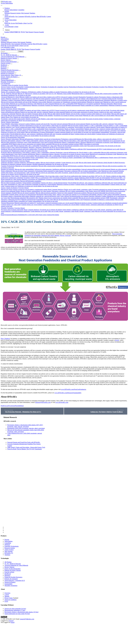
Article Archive (9, 549)
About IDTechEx (9, 16)
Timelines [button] (28, 42)
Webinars (7, 13)
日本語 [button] (8, 49)
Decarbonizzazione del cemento (54, 140)
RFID (120, 93)
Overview (7, 593)
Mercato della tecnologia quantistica (113, 166)
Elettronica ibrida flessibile (105, 162)
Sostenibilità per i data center (48, 146)
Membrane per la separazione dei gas (114, 140)
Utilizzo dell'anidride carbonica (35, 140)
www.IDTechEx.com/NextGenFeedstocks (73, 389)
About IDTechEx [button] (6, 44)
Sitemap (6, 596)
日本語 (11, 32)
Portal (6, 23)
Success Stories (23, 85)
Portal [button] (2, 45)
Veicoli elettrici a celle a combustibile (33, 129)
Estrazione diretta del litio (109, 98)
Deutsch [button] (27, 49)
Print (2, 406)
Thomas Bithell (5, 227)
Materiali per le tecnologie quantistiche (89, 103)
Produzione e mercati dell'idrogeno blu (72, 139)
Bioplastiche (82, 97)
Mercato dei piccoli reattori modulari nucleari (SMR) (67, 144)
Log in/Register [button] (5, 47)
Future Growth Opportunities (15, 87)
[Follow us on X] (65, 472)
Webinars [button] (3, 42)
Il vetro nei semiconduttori (102, 177)
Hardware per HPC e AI (118, 177)
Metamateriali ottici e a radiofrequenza (82, 93)
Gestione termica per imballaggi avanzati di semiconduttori (92, 184)
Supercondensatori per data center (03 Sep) (17, 613)
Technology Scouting (98, 87)
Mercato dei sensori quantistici (93, 166)
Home (2, 215)
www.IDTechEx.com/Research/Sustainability (67, 393)
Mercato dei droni (73, 125)
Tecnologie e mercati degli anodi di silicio (13, 119)
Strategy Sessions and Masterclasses (17, 88)
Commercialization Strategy (32, 87)
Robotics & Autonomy (7, 73)
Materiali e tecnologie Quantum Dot (42, 105)
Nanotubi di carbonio (92, 97)
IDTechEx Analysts (30, 16)
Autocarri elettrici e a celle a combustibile (115, 125)
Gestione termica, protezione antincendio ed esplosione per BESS (99, 204)
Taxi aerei (53, 124)
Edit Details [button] (15, 45)
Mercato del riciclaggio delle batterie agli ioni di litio (16, 102)
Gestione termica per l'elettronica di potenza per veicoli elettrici (23, 186)
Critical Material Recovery (93, 98)
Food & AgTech (5, 63)
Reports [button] (3, 37)
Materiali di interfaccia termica (118, 105)
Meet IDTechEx (41, 16)
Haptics (18, 191)
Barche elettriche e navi (8, 127)
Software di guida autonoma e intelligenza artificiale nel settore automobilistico (58, 169)
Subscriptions (13, 10)
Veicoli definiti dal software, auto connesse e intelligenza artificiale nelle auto (32, 134)
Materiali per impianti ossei (95, 102)
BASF (117, 340)
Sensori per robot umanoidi (115, 172)
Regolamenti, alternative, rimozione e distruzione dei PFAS (37, 147)
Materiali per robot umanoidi (45, 103)
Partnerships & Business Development (80, 87)
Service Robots (19, 174)
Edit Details (18, 23)
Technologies (8, 215)
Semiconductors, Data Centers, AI (11, 75)
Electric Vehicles (6, 60)
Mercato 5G (21, 93)
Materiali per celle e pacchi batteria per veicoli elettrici (99, 115)
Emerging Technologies (11, 546)
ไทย (26, 32)
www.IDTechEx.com (61, 402)
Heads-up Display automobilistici (74, 129)
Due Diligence (109, 87)
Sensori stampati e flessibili (30, 164)
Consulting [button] (4, 40)
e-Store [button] (21, 45)
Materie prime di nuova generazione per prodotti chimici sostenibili (32, 144)
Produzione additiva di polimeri (69, 92)
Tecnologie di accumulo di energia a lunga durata (68, 115)
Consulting (21, 10)
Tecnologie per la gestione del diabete (49, 149)
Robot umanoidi (48, 171)
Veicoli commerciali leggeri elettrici (25, 127)
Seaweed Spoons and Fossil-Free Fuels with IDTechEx (23, 442)
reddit (18, 406)
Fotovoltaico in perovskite (91, 144)
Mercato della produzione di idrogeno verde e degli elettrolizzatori (20, 142)
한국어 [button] (19, 49)
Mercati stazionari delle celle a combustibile (27, 146)
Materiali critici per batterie (77, 98)
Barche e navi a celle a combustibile (11, 129)
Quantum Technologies (8, 72)
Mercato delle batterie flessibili (56, 114)
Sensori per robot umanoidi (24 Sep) (15, 608)
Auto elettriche (121, 130)
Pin (16, 406)
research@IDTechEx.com (43, 402)
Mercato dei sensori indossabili (96, 193)
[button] (7, 8)
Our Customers (19, 16)
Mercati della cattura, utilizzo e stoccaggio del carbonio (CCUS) (103, 139)
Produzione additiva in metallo (51, 92)
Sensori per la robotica (7, 174)
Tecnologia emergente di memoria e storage (66, 177)
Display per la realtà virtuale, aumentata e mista (78, 189)
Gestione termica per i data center (11, 204)
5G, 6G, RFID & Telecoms (9, 55)
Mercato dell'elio (89, 100)
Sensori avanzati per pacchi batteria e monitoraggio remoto (72, 110)
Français (36, 32)
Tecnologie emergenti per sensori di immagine (105, 189)
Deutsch (30, 32)
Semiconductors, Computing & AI (14, 580)
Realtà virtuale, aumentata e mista (85, 211)
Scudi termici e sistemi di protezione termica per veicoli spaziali (65, 100)
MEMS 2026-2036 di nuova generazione (87, 179)
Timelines (32, 13)
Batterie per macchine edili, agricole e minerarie (34, 112)
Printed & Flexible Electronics (10, 70)
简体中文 (17, 32)
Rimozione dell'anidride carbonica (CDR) (13, 140)
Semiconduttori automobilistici (100, 132)
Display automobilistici (37, 157)
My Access (11, 23)
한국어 (23, 32)
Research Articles (15, 13)
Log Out (29, 23)
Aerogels (75, 97)
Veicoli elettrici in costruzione (65, 127)
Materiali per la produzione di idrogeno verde (23, 103)
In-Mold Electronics (119, 162)
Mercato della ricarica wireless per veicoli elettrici (24, 135)
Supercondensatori (59, 119)
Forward (6, 406)
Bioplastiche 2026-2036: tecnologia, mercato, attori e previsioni (26, 428)
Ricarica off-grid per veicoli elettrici (55, 130)
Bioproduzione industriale (102, 100)
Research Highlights (18, 215)
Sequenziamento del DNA (94, 149)
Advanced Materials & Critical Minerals (12, 56)
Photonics (4, 68)
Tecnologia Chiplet (29, 177)
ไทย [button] (23, 49)
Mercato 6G (28, 93)
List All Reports (5, 83)
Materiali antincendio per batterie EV (116, 127)
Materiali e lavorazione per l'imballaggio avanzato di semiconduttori (67, 102)
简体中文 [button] (13, 49)
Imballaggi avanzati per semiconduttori (18, 157)
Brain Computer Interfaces (56, 189)
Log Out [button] (25, 45)
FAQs (6, 601)
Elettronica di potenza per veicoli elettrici (13, 132)
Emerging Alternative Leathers (98, 196)
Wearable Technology (7, 82)
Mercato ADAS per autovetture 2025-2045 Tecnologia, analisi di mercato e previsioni (91, 130)
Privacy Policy (8, 598)
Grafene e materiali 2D (39, 100)
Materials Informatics (107, 103)
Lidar (84, 157)
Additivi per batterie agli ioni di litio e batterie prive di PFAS (43, 97)
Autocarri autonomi (62, 124)
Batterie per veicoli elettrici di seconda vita (26, 117)
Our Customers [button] (15, 44)
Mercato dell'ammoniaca (26, 139)
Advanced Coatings (67, 97)
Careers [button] (45, 44)
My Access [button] (8, 45)
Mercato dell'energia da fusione (93, 140)
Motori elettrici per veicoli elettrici (46, 127)
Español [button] (37, 49)
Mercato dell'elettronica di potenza (35, 132)
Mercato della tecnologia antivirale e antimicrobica (22, 149)
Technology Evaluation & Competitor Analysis (54, 87)
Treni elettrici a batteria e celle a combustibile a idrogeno (38, 152)
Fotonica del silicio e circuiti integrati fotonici (54, 183)
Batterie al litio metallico (46, 115)
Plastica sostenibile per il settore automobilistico (94, 105)
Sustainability (5, 78)
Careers (48, 16)
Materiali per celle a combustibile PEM (65, 103)
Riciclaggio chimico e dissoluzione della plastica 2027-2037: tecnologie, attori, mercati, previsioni (25, 425)
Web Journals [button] (21, 42)
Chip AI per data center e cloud (54, 176)
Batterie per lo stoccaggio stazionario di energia (79, 112)
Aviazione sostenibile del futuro (64, 134)
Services (3, 87)
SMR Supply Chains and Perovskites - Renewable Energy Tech (26, 447)
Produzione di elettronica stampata (11, 164)
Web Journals (25, 13)
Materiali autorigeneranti (73, 105)
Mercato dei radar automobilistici (24, 169)
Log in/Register (9, 26)
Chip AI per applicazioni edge (72, 176)
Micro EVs (41, 130)
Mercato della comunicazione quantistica (106, 93)
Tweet (10, 406)
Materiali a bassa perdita (64, 93)
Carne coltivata (15, 147)
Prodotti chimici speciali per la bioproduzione (47, 139)
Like (13, 406)
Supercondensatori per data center (75, 119)
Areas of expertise (13, 85)
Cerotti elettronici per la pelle (110, 149)
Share (22, 406)
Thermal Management (7, 80)
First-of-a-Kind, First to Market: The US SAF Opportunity (24, 449)
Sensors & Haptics (9, 582)
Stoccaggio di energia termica (94, 119)
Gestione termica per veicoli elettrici (85, 134)
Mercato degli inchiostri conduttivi (46, 98)
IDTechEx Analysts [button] (26, 44)
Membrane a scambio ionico (118, 100)
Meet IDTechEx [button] (37, 44)
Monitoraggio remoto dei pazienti (21, 151)
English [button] (3, 49)
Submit (21, 51)
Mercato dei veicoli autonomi (76, 124)
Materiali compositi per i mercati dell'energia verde (21, 98)
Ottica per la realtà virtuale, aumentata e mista (61, 211)
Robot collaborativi (6, 171)
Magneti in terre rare (59, 105)
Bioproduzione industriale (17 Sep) (14, 610)
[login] (13, 622)
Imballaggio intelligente (8, 95)
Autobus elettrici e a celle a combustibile (91, 125)
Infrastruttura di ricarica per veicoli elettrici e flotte (40, 125)
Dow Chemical (5, 338)
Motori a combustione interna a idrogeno (74, 142)
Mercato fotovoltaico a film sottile (74, 140)
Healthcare (4, 65)
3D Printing (4, 53)
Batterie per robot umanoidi (57, 112)
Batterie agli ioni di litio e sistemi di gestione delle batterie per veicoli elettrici (88, 114)
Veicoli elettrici (100, 127)
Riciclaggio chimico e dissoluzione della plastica (15, 196)
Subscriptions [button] (5, 39)
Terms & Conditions (10, 599)
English (6, 32)
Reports (6, 10)
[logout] (11, 620)
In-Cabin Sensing (58, 171)
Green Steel (43, 142)
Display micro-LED (115, 157)
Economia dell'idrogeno (55, 142)
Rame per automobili (63, 98)
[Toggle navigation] (1, 5)
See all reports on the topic (87, 92)
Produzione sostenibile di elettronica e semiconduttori (40, 184)
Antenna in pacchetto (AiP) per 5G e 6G (45, 93)
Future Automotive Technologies (54, 129)
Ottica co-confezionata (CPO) (53, 157)
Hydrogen (4, 66)
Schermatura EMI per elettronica (23, 100)
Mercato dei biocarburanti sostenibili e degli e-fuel (72, 146)
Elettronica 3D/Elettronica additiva (31, 92)
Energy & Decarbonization (9, 61)
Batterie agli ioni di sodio (33, 119)
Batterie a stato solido (47, 119)
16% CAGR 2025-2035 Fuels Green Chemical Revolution (41, 215)
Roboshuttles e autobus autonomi (56, 132)
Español (41, 32)
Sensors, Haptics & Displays (9, 77)
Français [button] (32, 49)
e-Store (25, 23)
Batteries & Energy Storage (9, 58)
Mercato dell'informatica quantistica (73, 166)
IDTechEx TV (8, 553)
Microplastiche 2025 (32, 198)
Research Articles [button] (12, 42)
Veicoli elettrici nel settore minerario (85, 127)
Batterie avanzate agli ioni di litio (100, 110)
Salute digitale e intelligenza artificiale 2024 (73, 149)
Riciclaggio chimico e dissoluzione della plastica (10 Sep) (21, 612)
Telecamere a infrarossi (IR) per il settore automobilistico (80, 171)
